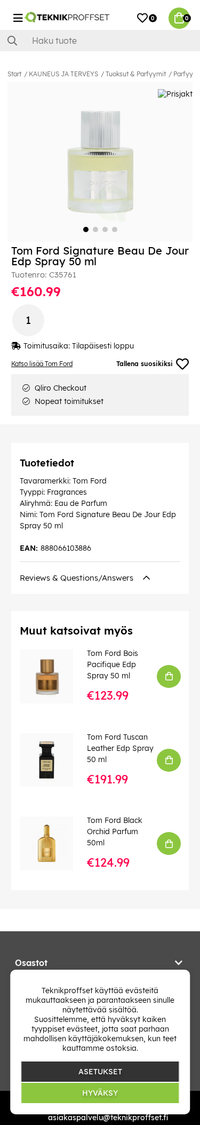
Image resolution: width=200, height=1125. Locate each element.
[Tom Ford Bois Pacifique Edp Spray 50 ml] (54, 676)
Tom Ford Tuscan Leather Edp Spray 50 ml (120, 748)
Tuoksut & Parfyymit (136, 74)
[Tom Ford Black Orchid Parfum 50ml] (54, 843)
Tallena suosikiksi (144, 364)
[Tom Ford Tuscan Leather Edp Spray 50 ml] (54, 760)
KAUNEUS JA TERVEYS (63, 74)
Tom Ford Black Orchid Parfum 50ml (114, 831)
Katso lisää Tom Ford (42, 364)
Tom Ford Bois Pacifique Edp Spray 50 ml (112, 664)
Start (14, 74)
